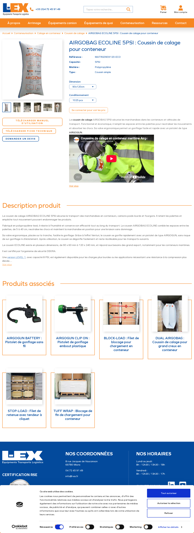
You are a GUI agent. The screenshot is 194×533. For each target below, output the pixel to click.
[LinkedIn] (171, 485)
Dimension (75, 81)
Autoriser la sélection (168, 503)
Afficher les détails (168, 527)
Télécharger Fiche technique (29, 131)
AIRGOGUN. (76, 132)
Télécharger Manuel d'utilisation (32, 122)
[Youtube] (182, 485)
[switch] (86, 525)
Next (61, 107)
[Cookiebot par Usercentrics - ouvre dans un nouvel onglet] (19, 527)
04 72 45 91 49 (74, 470)
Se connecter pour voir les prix (88, 110)
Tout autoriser (169, 493)
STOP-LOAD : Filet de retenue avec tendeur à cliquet (24, 415)
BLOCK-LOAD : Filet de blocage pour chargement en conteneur (121, 344)
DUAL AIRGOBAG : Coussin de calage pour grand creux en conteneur (169, 344)
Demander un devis (21, 138)
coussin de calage (82, 119)
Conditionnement (79, 95)
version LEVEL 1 (16, 257)
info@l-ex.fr (71, 476)
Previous (3, 107)
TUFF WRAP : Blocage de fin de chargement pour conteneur (73, 415)
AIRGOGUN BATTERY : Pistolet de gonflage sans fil (24, 342)
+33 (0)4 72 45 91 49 (47, 9)
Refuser (168, 513)
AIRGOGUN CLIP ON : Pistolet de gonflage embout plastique (72, 342)
